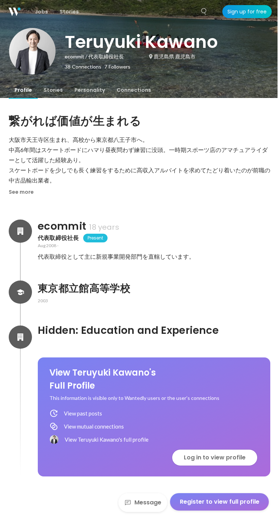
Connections (134, 90)
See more (21, 192)
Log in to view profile (215, 457)
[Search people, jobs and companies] (204, 11)
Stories (53, 90)
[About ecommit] (20, 231)
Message (147, 502)
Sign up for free (247, 11)
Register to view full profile (219, 502)
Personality (89, 90)
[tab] (23, 90)
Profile (23, 90)
